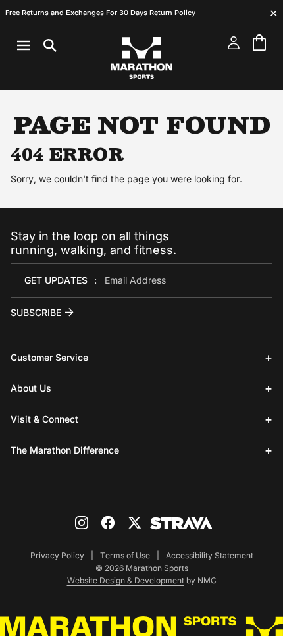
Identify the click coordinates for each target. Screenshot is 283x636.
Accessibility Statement (209, 555)
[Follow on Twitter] (134, 522)
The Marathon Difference (65, 450)
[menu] (37, 45)
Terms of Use (125, 555)
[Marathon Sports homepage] (141, 58)
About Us (31, 388)
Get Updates (56, 280)
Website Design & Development (125, 580)
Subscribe (36, 312)
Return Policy (172, 12)
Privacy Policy (57, 555)
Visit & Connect (44, 419)
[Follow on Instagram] (81, 522)
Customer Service (49, 357)
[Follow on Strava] (181, 523)
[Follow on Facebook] (107, 522)
